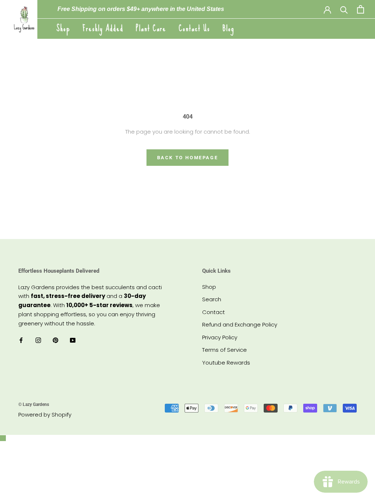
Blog (228, 28)
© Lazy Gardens (33, 404)
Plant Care (151, 28)
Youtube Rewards (226, 362)
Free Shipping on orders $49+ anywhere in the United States (140, 9)
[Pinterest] (55, 339)
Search (211, 299)
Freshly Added (103, 28)
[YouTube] (72, 339)
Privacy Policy (219, 337)
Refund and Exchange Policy (239, 324)
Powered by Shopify (44, 414)
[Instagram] (38, 339)
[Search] (344, 9)
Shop (63, 28)
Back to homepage (187, 157)
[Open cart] (360, 9)
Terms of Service (224, 350)
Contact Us (194, 28)
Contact (213, 312)
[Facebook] (21, 339)
